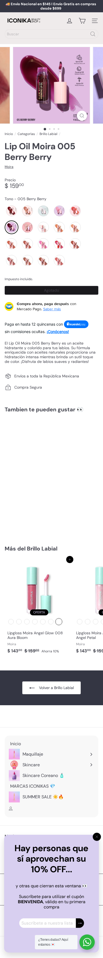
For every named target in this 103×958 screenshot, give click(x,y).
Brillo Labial (48, 134)
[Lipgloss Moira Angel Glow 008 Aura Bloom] (39, 608)
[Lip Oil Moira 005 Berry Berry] (39, 476)
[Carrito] (82, 21)
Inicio (9, 134)
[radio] (11, 211)
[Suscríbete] (80, 923)
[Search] (92, 34)
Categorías (26, 134)
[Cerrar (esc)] (97, 837)
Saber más (52, 309)
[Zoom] (82, 116)
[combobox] (51, 34)
